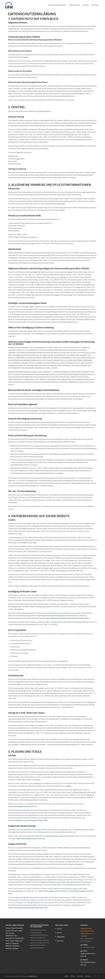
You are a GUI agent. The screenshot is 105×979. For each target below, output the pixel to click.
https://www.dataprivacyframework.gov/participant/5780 (27, 820)
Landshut (11, 933)
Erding (20, 930)
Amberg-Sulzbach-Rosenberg (14, 928)
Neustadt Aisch (10, 938)
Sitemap (59, 932)
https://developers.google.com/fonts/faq (59, 836)
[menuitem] (57, 5)
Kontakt (59, 929)
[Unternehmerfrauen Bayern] (9, 5)
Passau (8, 941)
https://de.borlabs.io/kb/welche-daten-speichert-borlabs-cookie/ (67, 618)
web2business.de (33, 976)
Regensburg (18, 941)
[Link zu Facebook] (95, 976)
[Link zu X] (98, 976)
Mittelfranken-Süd (11, 935)
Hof (7, 933)
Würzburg (15, 948)
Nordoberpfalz (19, 938)
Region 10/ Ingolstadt (12, 943)
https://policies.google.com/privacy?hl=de (22, 806)
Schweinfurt (15, 946)
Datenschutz (60, 937)
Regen (12, 941)
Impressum (60, 941)
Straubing (8, 948)
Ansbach (8, 930)
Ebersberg (14, 930)
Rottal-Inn (9, 946)
